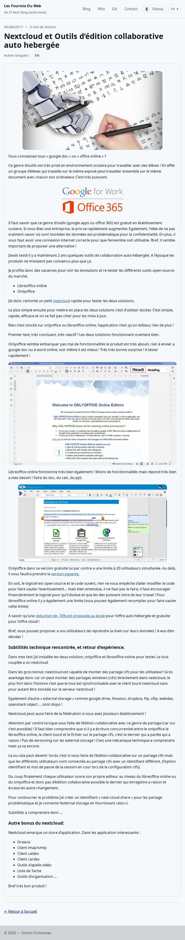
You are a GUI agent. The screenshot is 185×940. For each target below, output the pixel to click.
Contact (131, 8)
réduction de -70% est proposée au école (70, 615)
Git (114, 8)
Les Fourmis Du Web (22, 5)
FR (174, 9)
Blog (86, 8)
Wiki (101, 8)
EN (37, 55)
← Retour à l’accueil (20, 911)
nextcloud (61, 300)
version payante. (65, 573)
